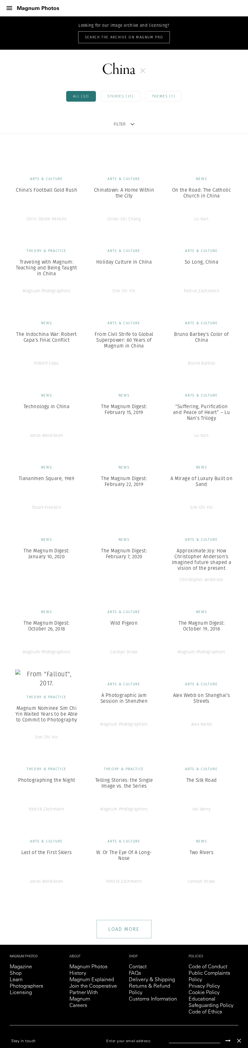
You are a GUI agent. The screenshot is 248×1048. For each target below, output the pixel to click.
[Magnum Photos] (38, 8)
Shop (16, 973)
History (77, 973)
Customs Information (153, 999)
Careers (78, 1005)
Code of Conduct (208, 967)
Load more (124, 929)
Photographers (26, 986)
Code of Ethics (205, 1012)
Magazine (21, 967)
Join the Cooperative (93, 986)
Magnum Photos (88, 967)
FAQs (135, 973)
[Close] (239, 1040)
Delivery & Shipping (152, 979)
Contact (138, 967)
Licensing (21, 992)
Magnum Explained (91, 979)
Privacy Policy (204, 986)
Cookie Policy (204, 992)
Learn (16, 979)
